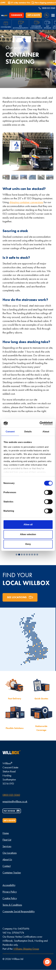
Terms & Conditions (12, 905)
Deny (28, 544)
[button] (53, 15)
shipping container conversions (26, 202)
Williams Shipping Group (26, 948)
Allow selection (28, 534)
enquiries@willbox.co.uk (15, 801)
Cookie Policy (10, 898)
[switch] (48, 492)
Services (7, 846)
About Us (7, 859)
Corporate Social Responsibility (19, 911)
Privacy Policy (10, 891)
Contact (7, 866)
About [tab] (46, 431)
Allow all (28, 524)
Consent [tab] (10, 431)
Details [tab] (28, 431)
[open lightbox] (6, 177)
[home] (5, 15)
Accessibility (9, 885)
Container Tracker (12, 872)
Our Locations (10, 853)
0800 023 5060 (11, 795)
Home (6, 833)
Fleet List (7, 839)
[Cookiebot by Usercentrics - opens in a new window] (40, 423)
